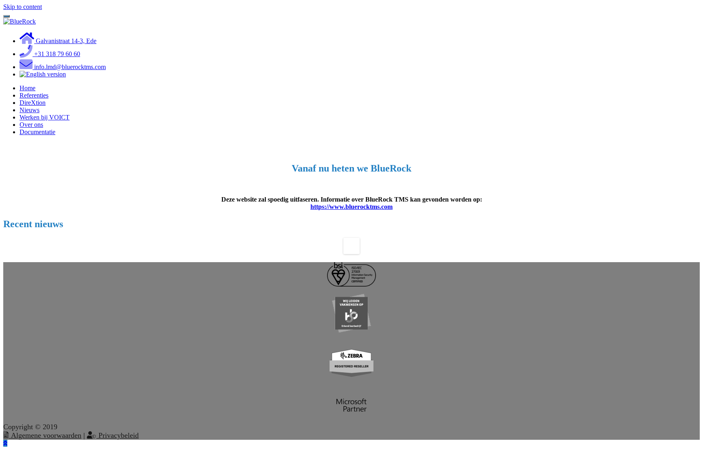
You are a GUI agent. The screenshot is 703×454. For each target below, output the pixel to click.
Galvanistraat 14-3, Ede (65, 40)
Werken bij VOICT (45, 117)
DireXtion (33, 102)
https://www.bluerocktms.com (351, 206)
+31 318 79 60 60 (56, 53)
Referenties (34, 95)
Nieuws (29, 109)
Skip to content (22, 6)
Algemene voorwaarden (45, 435)
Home (27, 88)
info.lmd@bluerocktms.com (69, 66)
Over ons (31, 124)
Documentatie (37, 131)
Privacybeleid (117, 435)
